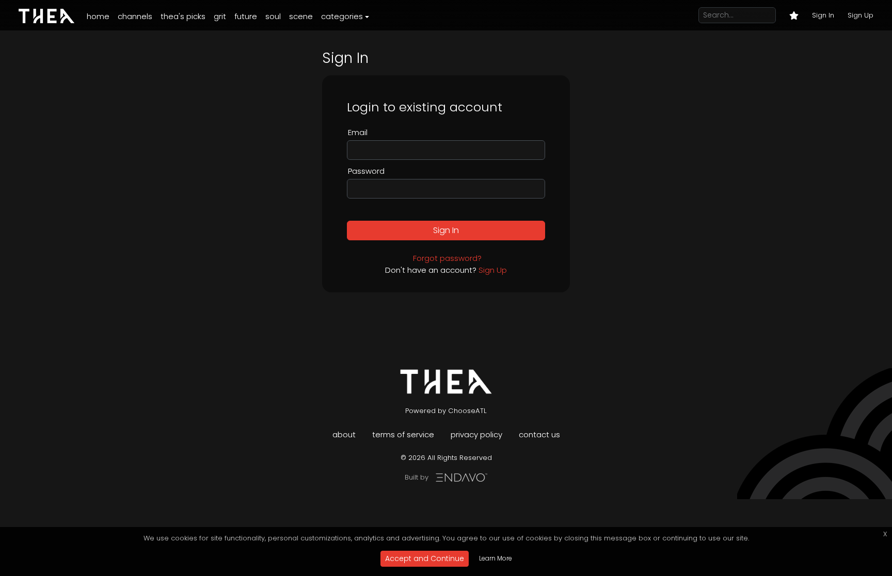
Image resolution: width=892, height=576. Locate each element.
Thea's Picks (183, 16)
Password (366, 171)
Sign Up (860, 15)
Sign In (823, 15)
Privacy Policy (476, 434)
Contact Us (539, 434)
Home (98, 16)
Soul (273, 16)
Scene (301, 16)
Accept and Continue (424, 558)
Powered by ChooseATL (446, 411)
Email (358, 132)
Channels (135, 16)
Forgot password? (447, 258)
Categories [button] (342, 16)
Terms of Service (403, 434)
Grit (220, 16)
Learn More (495, 558)
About (344, 434)
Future (245, 16)
